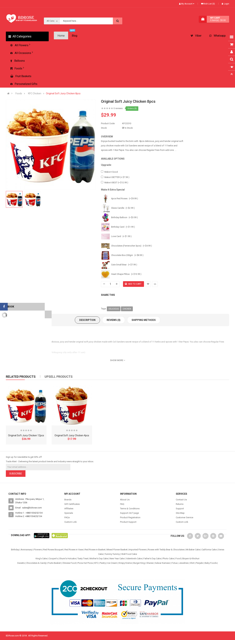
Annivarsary (26, 549)
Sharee (149, 563)
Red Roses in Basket (95, 549)
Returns (179, 504)
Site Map (180, 513)
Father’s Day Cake (152, 558)
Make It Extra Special (113, 189)
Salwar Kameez (162, 563)
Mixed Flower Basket (117, 549)
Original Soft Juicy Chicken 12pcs (26, 435)
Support (180, 508)
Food (178, 558)
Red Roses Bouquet (53, 549)
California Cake (209, 549)
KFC (96, 563)
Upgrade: (106, 165)
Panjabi (199, 563)
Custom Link (70, 522)
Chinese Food (69, 563)
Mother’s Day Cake (99, 558)
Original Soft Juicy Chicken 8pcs (63, 93)
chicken (127, 309)
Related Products (21, 376)
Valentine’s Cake (134, 558)
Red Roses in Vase (74, 549)
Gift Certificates (72, 504)
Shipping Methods (144, 320)
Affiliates (68, 508)
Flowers (38, 549)
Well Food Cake (129, 554)
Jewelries (183, 563)
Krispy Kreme (125, 563)
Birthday (15, 549)
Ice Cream (112, 563)
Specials (68, 513)
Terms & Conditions (130, 508)
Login (226, 4)
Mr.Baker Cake (193, 549)
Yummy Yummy (112, 554)
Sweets (21, 563)
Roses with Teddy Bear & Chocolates (166, 549)
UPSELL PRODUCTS (59, 376)
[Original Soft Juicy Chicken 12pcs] (26, 405)
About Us (125, 499)
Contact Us (181, 499)
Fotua (174, 563)
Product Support (128, 522)
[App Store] (41, 535)
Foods (18, 93)
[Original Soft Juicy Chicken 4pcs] (72, 405)
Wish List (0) (209, 4)
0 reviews (118, 108)
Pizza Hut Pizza (85, 563)
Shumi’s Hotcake (67, 558)
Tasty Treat (82, 558)
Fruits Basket (54, 563)
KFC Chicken (34, 93)
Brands (67, 499)
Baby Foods (211, 563)
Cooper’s (53, 558)
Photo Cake (168, 558)
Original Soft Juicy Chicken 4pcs (72, 435)
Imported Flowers (137, 549)
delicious (114, 309)
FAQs (67, 517)
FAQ (122, 504)
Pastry (103, 563)
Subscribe (15, 473)
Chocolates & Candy (36, 563)
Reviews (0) (113, 320)
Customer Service (184, 517)
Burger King (139, 563)
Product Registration (130, 517)
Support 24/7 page (129, 513)
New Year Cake (117, 558)
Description (87, 320)
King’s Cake (41, 558)
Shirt (192, 563)
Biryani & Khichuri (190, 558)
